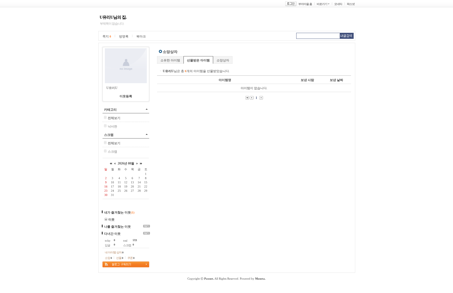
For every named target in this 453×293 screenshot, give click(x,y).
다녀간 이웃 (112, 234)
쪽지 (107, 36)
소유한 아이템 (170, 60)
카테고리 (110, 109)
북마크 (141, 36)
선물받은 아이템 (198, 60)
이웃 (111, 219)
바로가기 (322, 4)
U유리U (111, 88)
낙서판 (112, 126)
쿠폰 (130, 257)
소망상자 (223, 60)
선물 (119, 257)
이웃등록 (126, 96)
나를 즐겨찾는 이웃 (117, 226)
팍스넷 (351, 4)
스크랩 (109, 135)
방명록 (123, 36)
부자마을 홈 (305, 4)
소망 (108, 257)
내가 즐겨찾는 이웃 (117, 212)
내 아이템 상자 (114, 252)
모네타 (338, 4)
